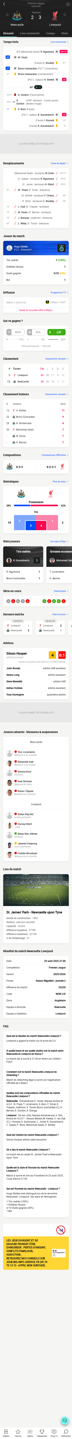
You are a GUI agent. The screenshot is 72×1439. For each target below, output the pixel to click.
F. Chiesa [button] (49, 195)
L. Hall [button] (21, 206)
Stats (64, 33)
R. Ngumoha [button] (47, 51)
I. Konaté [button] (49, 120)
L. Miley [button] (22, 223)
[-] (65, 1421)
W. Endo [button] (49, 173)
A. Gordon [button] (23, 94)
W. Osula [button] (22, 57)
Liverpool (23, 375)
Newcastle (23, 381)
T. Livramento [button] (57, 571)
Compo (50, 33)
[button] (15, 332)
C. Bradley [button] (48, 62)
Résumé (8, 33)
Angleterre (60, 1000)
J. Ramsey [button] (23, 217)
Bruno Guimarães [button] (27, 68)
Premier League (57, 967)
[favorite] (68, 4)
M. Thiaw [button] (23, 189)
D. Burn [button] (22, 109)
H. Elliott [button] (49, 184)
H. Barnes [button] (55, 578)
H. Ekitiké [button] (49, 79)
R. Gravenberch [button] (46, 114)
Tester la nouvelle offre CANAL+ (36, 310)
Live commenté (30, 33)
